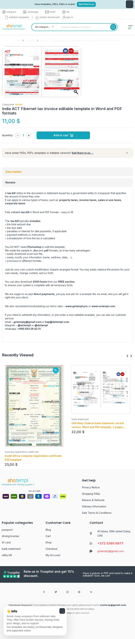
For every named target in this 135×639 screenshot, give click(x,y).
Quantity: (7, 135)
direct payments (44, 294)
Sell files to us (86, 4)
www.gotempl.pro (76, 306)
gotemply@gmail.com (27, 321)
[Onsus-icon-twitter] (56, 592)
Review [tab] (10, 182)
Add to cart (60, 135)
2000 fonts (40, 281)
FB (68, 11)
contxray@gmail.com (113, 605)
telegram (11, 11)
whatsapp (32, 11)
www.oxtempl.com (103, 306)
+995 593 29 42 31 (29, 328)
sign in (69, 17)
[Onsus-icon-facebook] (44, 592)
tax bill (18, 104)
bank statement (80, 419)
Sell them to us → (83, 152)
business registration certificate (21, 451)
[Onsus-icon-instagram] (67, 592)
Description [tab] (13, 171)
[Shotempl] (14, 27)
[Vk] (91, 592)
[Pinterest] (79, 592)
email (52, 11)
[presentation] (127, 355)
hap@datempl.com (57, 321)
